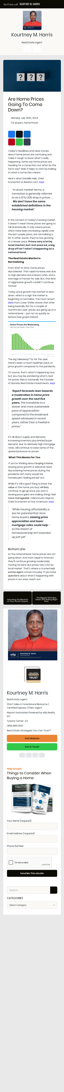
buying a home (44, 463)
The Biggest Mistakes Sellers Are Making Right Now (46, 599)
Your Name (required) (19, 821)
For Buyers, (17, 122)
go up (25, 491)
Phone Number (15, 846)
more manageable (18, 498)
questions (13, 575)
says (41, 182)
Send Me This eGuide (32, 873)
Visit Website (32, 738)
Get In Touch (32, 746)
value (11, 487)
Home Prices (31, 122)
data (11, 302)
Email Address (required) (21, 833)
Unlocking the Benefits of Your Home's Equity (17, 600)
